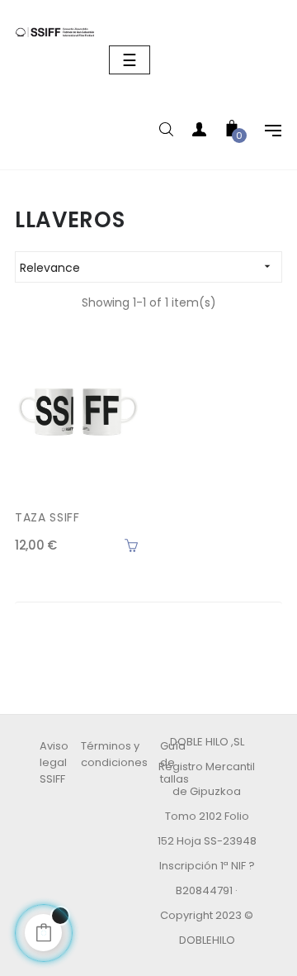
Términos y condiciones (114, 754)
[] (131, 545)
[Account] (198, 132)
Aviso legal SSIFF (54, 762)
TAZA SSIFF (47, 517)
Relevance (147, 267)
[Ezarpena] (264, 132)
